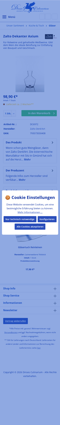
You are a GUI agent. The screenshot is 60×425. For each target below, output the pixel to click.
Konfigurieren (47, 219)
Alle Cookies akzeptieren (30, 226)
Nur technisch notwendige (19, 219)
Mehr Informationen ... (30, 212)
